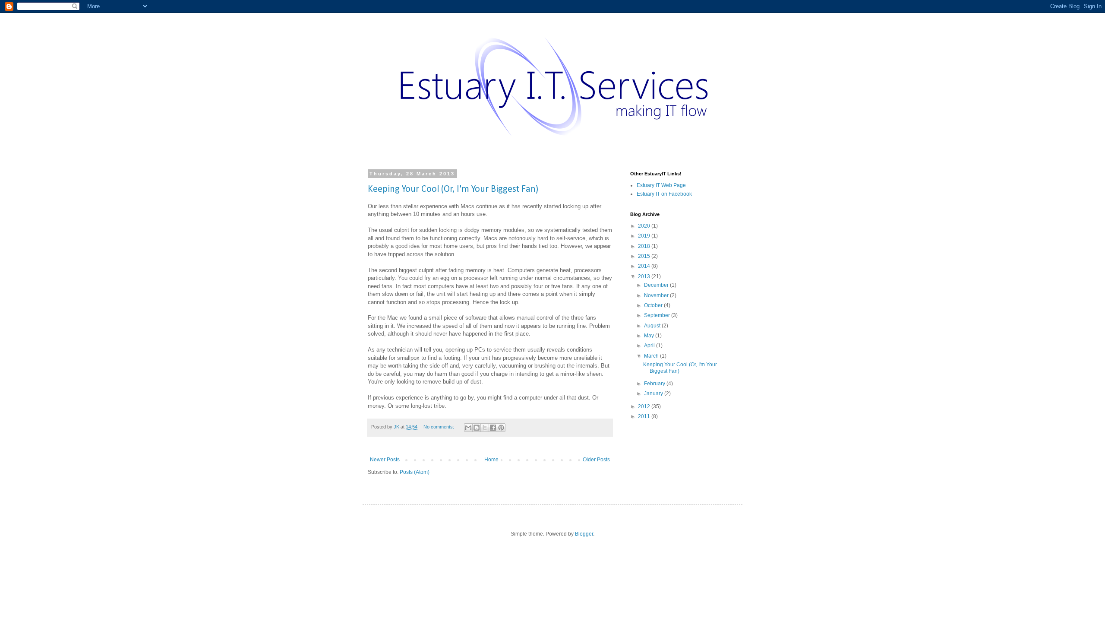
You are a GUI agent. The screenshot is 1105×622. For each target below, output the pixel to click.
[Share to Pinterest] (501, 427)
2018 (644, 246)
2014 (644, 266)
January (654, 393)
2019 (644, 236)
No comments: (439, 426)
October (654, 305)
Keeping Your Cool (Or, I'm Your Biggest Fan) (453, 189)
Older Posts (596, 460)
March (652, 356)
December (657, 285)
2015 (644, 256)
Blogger (584, 534)
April (650, 346)
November (657, 295)
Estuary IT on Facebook (664, 194)
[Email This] (468, 427)
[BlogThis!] (476, 427)
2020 (644, 226)
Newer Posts (385, 460)
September (657, 315)
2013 (644, 276)
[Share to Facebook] (493, 427)
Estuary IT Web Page (661, 185)
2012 (644, 406)
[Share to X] (484, 427)
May (649, 336)
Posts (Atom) (414, 472)
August (653, 326)
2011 (644, 416)
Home (491, 460)
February (655, 384)
